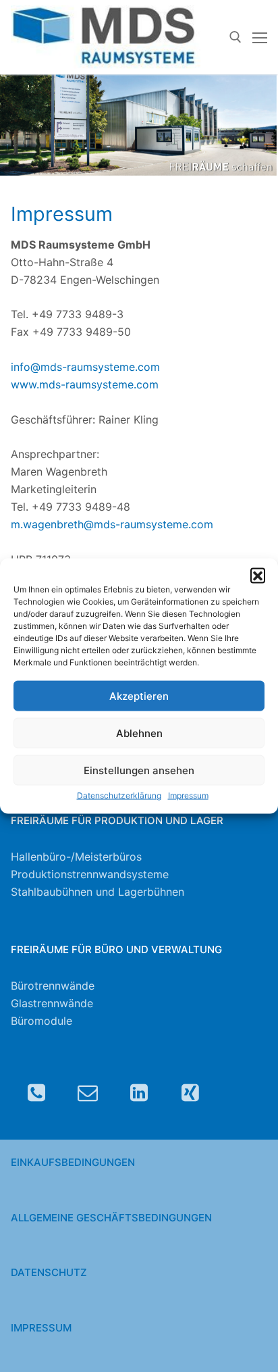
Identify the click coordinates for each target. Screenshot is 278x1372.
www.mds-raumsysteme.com (85, 384)
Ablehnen (139, 733)
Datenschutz (49, 1272)
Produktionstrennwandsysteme (90, 874)
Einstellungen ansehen (139, 770)
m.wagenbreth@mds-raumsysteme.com (112, 524)
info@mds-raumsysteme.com (85, 367)
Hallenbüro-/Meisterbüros (76, 856)
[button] (258, 575)
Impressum (188, 795)
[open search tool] (235, 37)
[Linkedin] (139, 1092)
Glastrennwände (52, 1003)
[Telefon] (36, 1092)
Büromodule (41, 1020)
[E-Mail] (87, 1092)
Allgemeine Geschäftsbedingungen (111, 1217)
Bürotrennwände (52, 985)
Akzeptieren (139, 696)
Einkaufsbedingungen (73, 1162)
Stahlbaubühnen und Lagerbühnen (97, 891)
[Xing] (190, 1092)
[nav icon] (259, 37)
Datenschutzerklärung (119, 795)
